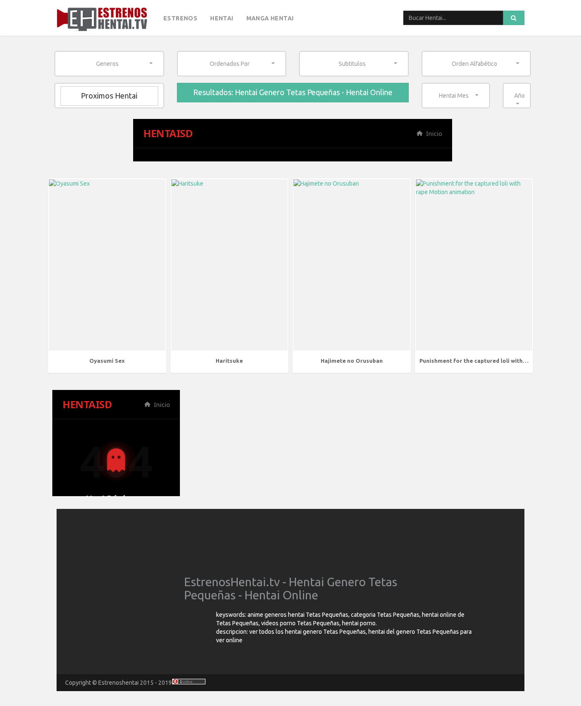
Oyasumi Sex (107, 361)
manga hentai (270, 18)
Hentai (221, 18)
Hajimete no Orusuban (352, 361)
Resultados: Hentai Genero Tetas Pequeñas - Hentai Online (293, 92)
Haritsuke (229, 361)
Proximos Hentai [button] (109, 95)
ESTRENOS (180, 18)
